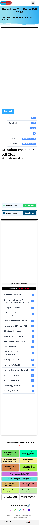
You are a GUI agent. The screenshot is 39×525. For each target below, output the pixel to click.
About (8, 515)
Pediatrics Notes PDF (10, 467)
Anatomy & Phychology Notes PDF (28, 453)
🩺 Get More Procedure (19, 284)
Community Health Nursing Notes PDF (10, 460)
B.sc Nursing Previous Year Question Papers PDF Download (18, 301)
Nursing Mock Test (18, 375)
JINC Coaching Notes (18, 331)
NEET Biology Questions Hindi (18, 341)
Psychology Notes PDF (18, 386)
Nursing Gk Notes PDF (18, 365)
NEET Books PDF (18, 347)
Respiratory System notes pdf (10, 491)
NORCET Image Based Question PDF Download (18, 353)
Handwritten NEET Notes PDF (18, 326)
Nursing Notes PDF (18, 380)
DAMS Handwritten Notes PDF (18, 321)
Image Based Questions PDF (10, 484)
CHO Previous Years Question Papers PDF (18, 314)
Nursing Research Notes (28, 491)
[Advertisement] (19, 49)
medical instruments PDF (18, 336)
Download (8, 111)
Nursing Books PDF (18, 360)
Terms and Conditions (20, 517)
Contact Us (16, 515)
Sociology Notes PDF (18, 391)
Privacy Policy (26, 515)
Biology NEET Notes (18, 308)
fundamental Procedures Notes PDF (28, 467)
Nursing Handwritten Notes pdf (18, 370)
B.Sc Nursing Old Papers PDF (10, 453)
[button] (33, 3)
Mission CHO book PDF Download (28, 497)
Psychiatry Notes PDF (28, 460)
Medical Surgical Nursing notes (19, 479)
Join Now (30, 206)
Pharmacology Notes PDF (19, 474)
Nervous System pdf (28, 484)
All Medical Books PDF (18, 295)
